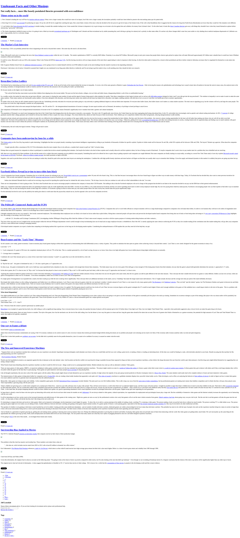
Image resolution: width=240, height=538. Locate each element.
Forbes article (8, 142)
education (7, 524)
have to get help (72, 370)
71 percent (224, 113)
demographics (8, 527)
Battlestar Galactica (170, 282)
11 (5, 485)
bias (5, 529)
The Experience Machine (9, 357)
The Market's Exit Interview (14, 44)
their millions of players (202, 376)
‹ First (6, 475)
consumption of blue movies (115, 463)
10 (5, 484)
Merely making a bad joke (166, 397)
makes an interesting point (16, 329)
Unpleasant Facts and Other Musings (24, 6)
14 (5, 490)
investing (7, 525)
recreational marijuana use (62, 31)
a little (13, 208)
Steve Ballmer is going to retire (44, 55)
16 (5, 494)
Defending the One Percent (135, 85)
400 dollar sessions (156, 96)
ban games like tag (172, 387)
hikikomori (85, 392)
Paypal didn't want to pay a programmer (75, 175)
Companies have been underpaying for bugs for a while (27, 138)
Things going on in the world (14, 15)
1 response (4, 40)
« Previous (7, 477)
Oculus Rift (51, 376)
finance (6, 534)
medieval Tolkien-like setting (128, 368)
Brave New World (160, 373)
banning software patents (36, 19)
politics (6, 520)
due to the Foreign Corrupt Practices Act (88, 208)
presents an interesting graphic (28, 434)
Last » (6, 499)
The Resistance (156, 282)
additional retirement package (33, 65)
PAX (11, 417)
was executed (21, 23)
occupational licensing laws (150, 120)
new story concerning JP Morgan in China (217, 213)
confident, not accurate (29, 336)
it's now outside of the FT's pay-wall (42, 85)
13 (5, 489)
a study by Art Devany (41, 448)
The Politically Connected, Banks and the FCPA (24, 204)
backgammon (57, 273)
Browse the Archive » (7, 510)
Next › (6, 497)
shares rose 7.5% (60, 60)
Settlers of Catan (68, 273)
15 (5, 492)
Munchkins (4, 309)
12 (5, 487)
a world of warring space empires (174, 368)
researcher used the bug (43, 177)
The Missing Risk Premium (20, 448)
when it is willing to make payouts (33, 155)
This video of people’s (104, 376)
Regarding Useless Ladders (14, 81)
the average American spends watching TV (153, 404)
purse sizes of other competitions (148, 381)
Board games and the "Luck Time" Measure (22, 239)
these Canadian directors (177, 26)
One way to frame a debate (14, 325)
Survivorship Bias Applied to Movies (18, 430)
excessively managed (232, 386)
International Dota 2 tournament (68, 381)
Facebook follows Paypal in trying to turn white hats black (29, 171)
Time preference (9, 530)
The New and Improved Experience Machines (23, 348)
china (6, 522)
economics (7, 519)
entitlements (8, 532)
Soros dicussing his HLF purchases (23, 26)
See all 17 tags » (9, 535)
